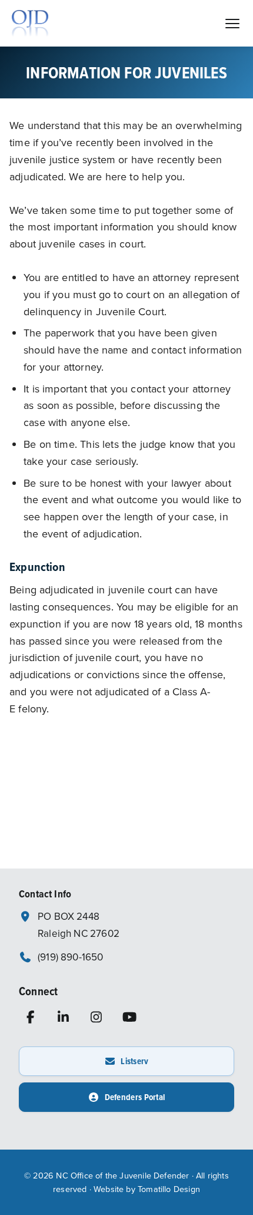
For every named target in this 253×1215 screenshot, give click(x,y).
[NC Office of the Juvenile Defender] (30, 23)
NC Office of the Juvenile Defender (122, 1175)
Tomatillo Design (169, 1189)
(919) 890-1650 (71, 957)
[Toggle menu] (232, 23)
